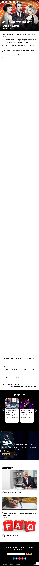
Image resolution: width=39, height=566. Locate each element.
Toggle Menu (17, 2)
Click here (9, 370)
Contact (23, 549)
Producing (14, 547)
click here (33, 358)
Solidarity (27, 564)
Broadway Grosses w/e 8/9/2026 (26, 411)
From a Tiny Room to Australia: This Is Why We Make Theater (11, 412)
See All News (19, 425)
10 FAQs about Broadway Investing (10, 536)
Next (36, 410)
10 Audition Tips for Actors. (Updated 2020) (12, 493)
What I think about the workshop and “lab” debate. (23, 386)
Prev (3, 410)
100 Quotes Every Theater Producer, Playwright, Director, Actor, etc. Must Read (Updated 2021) (19, 514)
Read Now (8, 420)
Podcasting (32, 547)
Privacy (30, 564)
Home (5, 547)
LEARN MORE (6, 454)
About (9, 547)
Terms (33, 564)
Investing (25, 547)
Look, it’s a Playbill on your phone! (11, 384)
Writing (20, 547)
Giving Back (17, 549)
